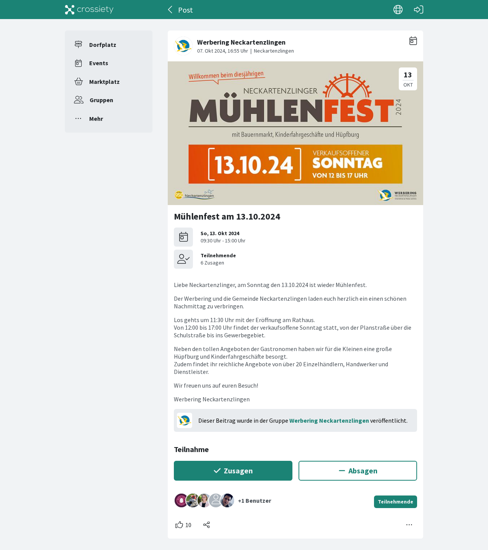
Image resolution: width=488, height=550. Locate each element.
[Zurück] (170, 9)
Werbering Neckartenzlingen (329, 420)
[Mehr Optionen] (409, 524)
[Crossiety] (89, 9)
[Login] (418, 9)
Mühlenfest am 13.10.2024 (227, 216)
